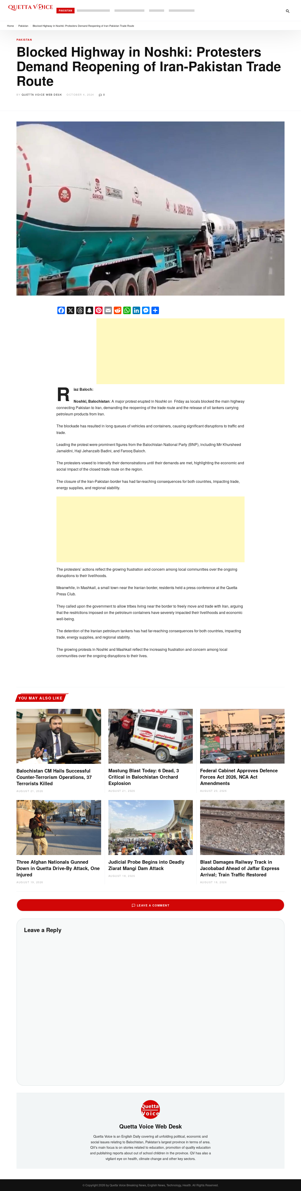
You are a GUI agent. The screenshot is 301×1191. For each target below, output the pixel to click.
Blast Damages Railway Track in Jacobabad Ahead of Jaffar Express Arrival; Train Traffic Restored (239, 868)
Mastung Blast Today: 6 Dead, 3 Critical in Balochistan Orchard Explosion (143, 776)
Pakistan (65, 10)
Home (10, 25)
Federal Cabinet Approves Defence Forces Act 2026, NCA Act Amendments (239, 776)
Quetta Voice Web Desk (42, 94)
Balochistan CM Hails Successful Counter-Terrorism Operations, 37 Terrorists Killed (54, 776)
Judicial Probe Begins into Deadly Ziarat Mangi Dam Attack (146, 865)
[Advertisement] (190, 351)
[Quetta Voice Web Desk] (150, 1109)
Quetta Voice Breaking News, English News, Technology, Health (150, 1185)
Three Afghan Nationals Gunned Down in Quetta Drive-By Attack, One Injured (58, 868)
